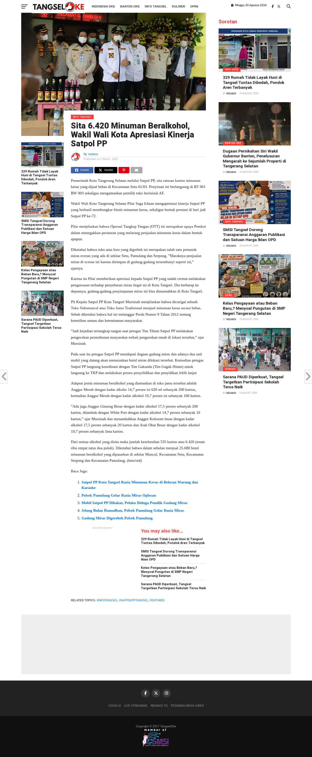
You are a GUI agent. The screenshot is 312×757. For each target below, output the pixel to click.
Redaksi (231, 93)
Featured (157, 600)
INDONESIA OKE (103, 6)
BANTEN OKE (130, 6)
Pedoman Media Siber (187, 705)
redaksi (93, 154)
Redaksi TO (159, 705)
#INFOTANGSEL (107, 600)
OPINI (194, 6)
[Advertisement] (103, 558)
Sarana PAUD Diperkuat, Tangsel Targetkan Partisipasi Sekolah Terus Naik (41, 325)
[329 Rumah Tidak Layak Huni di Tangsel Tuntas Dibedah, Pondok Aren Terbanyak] (42, 166)
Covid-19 (114, 705)
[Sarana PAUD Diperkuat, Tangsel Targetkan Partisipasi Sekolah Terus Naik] (42, 315)
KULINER (178, 6)
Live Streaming (136, 705)
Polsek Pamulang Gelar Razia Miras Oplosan (119, 495)
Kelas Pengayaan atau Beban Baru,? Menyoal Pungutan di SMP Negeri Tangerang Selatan (40, 276)
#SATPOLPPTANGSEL (133, 600)
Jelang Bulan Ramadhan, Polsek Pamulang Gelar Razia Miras (133, 510)
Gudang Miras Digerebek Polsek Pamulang (117, 518)
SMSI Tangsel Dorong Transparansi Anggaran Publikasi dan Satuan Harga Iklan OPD (39, 227)
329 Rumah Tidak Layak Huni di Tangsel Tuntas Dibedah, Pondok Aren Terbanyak (39, 177)
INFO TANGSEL (156, 6)
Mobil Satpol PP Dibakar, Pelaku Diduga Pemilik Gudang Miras (134, 503)
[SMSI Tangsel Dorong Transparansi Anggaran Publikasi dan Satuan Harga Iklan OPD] (42, 216)
